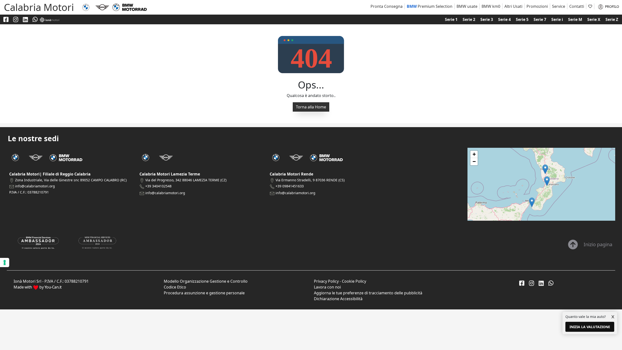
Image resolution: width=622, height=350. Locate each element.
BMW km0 (491, 6)
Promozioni (537, 6)
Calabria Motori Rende (291, 174)
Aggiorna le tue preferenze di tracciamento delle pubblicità (368, 293)
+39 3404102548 (158, 186)
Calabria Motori (39, 7)
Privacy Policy (326, 281)
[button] (532, 202)
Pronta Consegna (387, 6)
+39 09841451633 (290, 186)
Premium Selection (429, 6)
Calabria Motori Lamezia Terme (169, 174)
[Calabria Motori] (85, 6)
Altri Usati (513, 6)
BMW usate (467, 6)
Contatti (576, 6)
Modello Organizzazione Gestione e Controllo (206, 281)
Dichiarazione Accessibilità (338, 298)
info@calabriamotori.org (35, 186)
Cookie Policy (354, 281)
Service (558, 6)
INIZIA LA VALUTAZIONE (590, 326)
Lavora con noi (327, 287)
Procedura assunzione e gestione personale (204, 293)
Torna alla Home (311, 107)
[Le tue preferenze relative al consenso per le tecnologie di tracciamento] (4, 262)
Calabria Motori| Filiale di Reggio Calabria (50, 174)
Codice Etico (175, 287)
